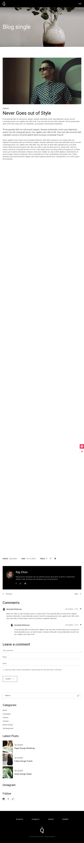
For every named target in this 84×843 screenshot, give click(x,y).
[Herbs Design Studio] (8, 772)
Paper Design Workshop (24, 748)
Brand (5, 710)
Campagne (7, 714)
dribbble (65, 819)
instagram (35, 819)
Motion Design (8, 725)
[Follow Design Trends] (8, 759)
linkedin (51, 819)
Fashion (6, 108)
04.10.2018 (18, 745)
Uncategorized (8, 728)
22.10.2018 (31, 559)
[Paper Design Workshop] (8, 746)
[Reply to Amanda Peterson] (80, 609)
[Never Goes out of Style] (10, 575)
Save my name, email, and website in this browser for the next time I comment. (33, 670)
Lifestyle (6, 721)
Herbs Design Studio (23, 774)
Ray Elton (13, 559)
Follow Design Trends (23, 761)
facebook (19, 819)
